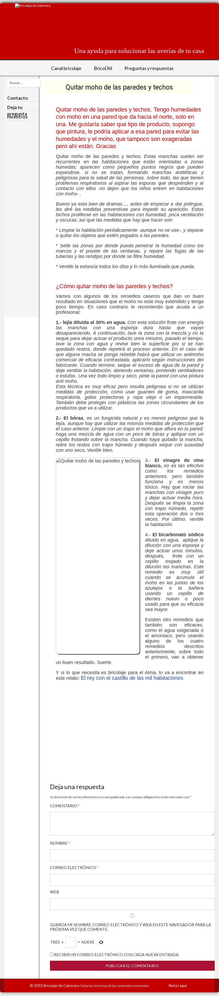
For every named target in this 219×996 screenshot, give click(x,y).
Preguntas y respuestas (149, 68)
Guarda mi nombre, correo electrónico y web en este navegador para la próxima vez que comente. (130, 927)
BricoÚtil (103, 68)
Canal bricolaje (66, 68)
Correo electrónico (74, 867)
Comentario (65, 806)
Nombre (60, 843)
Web (54, 892)
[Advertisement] (107, 28)
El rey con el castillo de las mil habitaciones (132, 678)
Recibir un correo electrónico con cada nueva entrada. (116, 954)
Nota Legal (178, 985)
